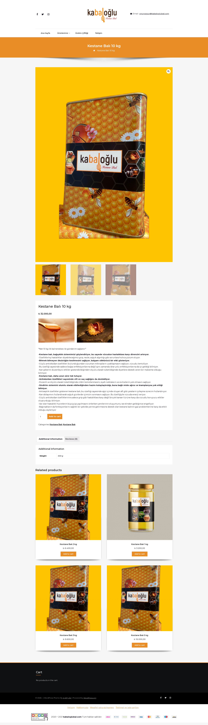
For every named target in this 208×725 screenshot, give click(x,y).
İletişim (98, 33)
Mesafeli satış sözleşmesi (102, 707)
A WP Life (67, 698)
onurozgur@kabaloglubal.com (154, 14)
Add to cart (55, 416)
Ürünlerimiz (62, 33)
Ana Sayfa (45, 33)
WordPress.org (90, 698)
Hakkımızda (82, 707)
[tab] (51, 439)
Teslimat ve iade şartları (127, 707)
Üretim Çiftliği (81, 33)
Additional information (50, 439)
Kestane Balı (56, 424)
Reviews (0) (71, 439)
